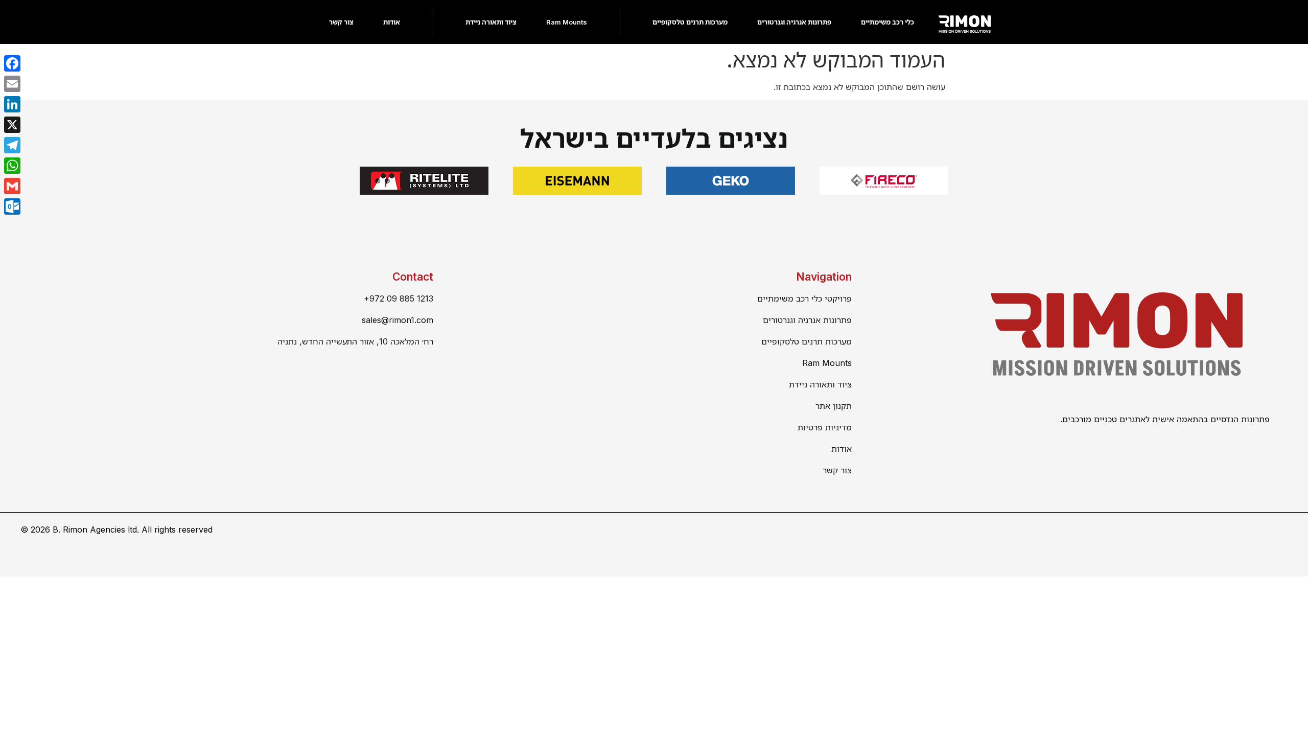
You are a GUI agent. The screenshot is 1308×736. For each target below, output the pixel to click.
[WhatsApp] (12, 165)
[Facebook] (12, 63)
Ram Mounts (566, 22)
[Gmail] (12, 186)
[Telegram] (12, 145)
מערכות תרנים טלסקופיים (690, 22)
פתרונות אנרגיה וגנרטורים (794, 22)
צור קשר (341, 22)
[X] (12, 124)
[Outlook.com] (12, 206)
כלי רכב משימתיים (887, 22)
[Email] (12, 84)
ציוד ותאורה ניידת (491, 22)
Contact (412, 276)
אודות (391, 22)
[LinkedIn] (12, 104)
